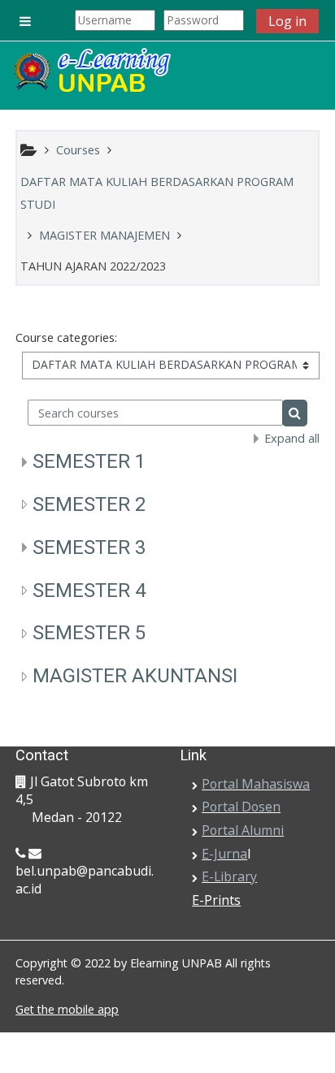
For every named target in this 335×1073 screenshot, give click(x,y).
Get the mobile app (67, 1009)
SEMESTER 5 (89, 632)
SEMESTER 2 (89, 504)
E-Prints (216, 900)
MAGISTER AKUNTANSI (135, 675)
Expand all (292, 438)
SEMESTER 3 (89, 547)
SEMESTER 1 (89, 461)
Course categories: (66, 337)
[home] (91, 71)
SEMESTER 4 (89, 590)
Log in (287, 21)
